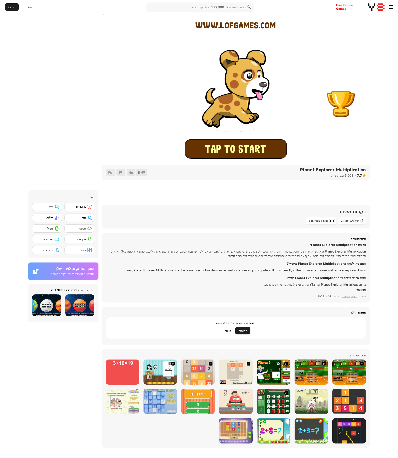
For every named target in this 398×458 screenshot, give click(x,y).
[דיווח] (120, 172)
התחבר (28, 7)
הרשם (11, 7)
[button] (361, 290)
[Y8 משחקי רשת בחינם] (376, 7)
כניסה (227, 331)
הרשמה (243, 331)
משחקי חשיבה (349, 296)
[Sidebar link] (391, 7)
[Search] (249, 7)
